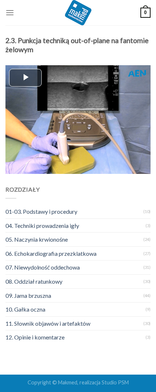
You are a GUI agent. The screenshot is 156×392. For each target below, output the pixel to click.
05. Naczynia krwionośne (36, 239)
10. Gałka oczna (25, 309)
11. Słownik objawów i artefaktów (47, 323)
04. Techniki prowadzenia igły (42, 225)
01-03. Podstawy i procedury (41, 211)
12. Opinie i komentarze (35, 337)
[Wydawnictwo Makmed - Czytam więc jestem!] (78, 12)
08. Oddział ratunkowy (33, 281)
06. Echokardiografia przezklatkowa (51, 253)
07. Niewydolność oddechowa (42, 267)
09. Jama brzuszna (28, 295)
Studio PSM (115, 382)
